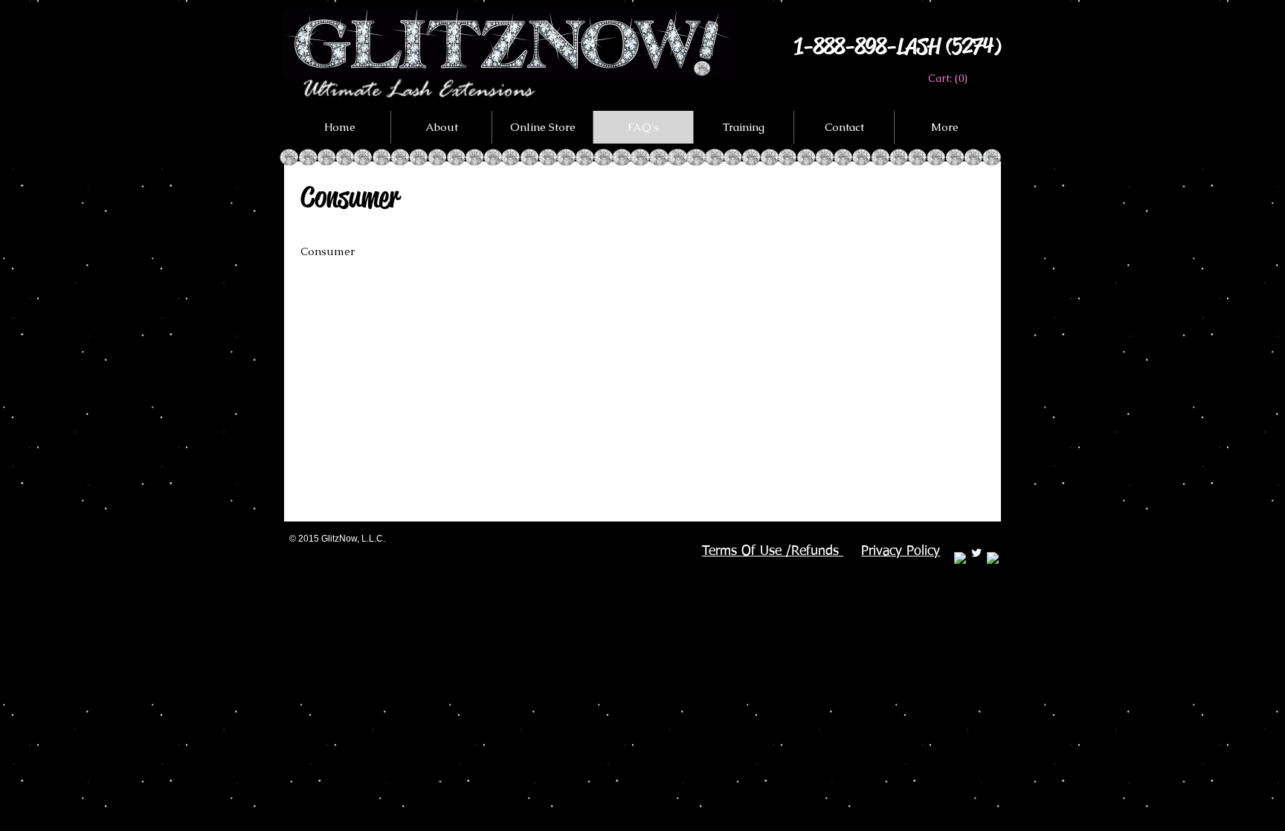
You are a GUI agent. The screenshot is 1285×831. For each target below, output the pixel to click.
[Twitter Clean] (976, 553)
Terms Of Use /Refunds (772, 551)
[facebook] (960, 558)
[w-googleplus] (993, 558)
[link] (947, 78)
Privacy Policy (900, 551)
